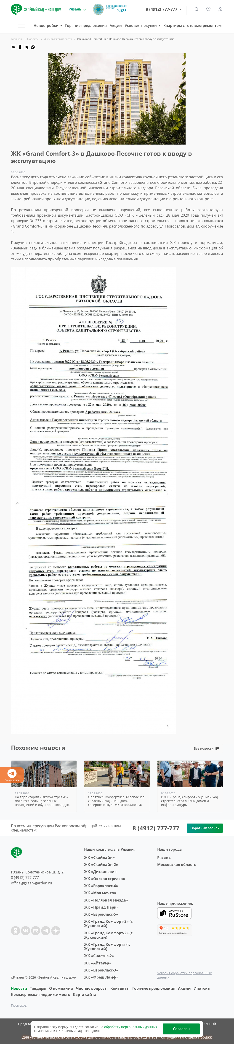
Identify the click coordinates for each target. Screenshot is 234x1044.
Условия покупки (141, 25)
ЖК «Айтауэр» (97, 963)
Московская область (176, 864)
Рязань (164, 857)
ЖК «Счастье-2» (99, 955)
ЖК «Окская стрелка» (104, 878)
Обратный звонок (204, 828)
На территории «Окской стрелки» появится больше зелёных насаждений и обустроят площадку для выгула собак (42, 801)
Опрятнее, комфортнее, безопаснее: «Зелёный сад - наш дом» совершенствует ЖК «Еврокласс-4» (116, 801)
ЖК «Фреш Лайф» (101, 977)
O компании (61, 988)
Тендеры (38, 988)
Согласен (181, 1028)
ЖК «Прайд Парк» (101, 907)
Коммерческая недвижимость (40, 994)
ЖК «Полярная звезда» (106, 900)
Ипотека (202, 988)
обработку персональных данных (130, 1027)
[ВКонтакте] (13, 47)
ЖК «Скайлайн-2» (101, 864)
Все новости (203, 748)
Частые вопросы (92, 988)
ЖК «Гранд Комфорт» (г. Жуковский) (107, 946)
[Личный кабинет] (220, 9)
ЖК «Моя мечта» (100, 892)
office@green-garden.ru (31, 883)
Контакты (120, 988)
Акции (116, 25)
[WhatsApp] (33, 47)
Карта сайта (84, 994)
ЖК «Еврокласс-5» (101, 914)
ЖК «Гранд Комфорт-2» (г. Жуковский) (108, 935)
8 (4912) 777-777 (161, 9)
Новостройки (46, 25)
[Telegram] (26, 47)
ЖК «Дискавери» (100, 871)
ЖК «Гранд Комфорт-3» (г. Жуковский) (108, 923)
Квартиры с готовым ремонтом (192, 25)
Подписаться (12, 780)
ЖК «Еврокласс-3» (101, 970)
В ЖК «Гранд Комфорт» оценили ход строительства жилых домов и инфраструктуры (189, 801)
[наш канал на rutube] (35, 930)
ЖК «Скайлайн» (99, 857)
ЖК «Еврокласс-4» (101, 885)
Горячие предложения (86, 25)
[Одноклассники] (20, 47)
